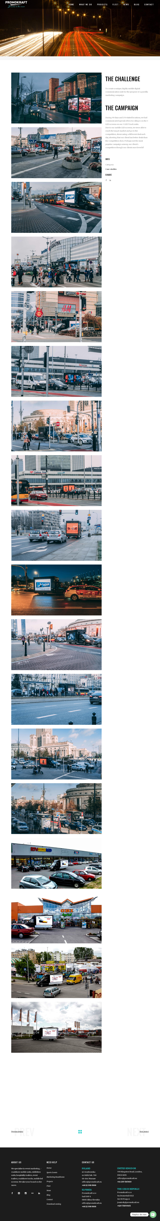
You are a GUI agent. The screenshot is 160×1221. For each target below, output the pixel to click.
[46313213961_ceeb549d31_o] (56, 426)
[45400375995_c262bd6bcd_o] (56, 98)
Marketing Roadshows (55, 1177)
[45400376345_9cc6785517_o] (56, 316)
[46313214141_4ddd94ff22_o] (56, 480)
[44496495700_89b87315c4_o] (56, 152)
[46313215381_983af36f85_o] (56, 808)
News (49, 1190)
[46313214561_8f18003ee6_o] (56, 590)
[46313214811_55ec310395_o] (56, 644)
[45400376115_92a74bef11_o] (56, 207)
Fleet (48, 1186)
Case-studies (110, 169)
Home (49, 1168)
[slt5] (56, 1027)
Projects (50, 1181)
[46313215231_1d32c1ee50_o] (56, 754)
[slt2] (56, 917)
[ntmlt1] (56, 863)
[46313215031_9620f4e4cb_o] (56, 699)
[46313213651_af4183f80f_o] (56, 371)
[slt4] (56, 972)
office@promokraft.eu (92, 1182)
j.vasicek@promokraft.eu (128, 1202)
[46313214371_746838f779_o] (56, 535)
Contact (50, 1199)
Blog (48, 1195)
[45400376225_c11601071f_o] (56, 262)
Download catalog (54, 1204)
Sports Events (52, 1172)
